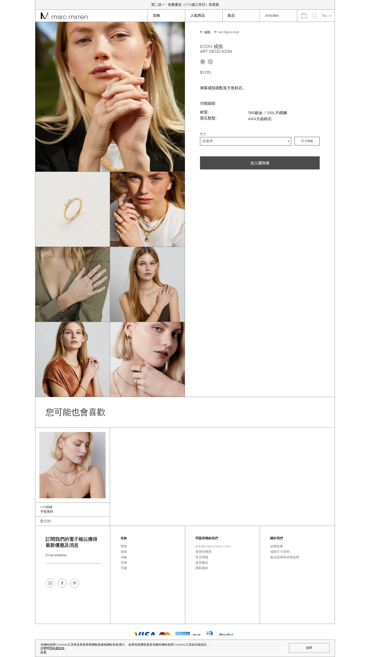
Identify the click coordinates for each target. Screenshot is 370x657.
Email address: (56, 555)
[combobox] (326, 16)
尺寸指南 (307, 141)
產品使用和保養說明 (284, 557)
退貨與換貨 (203, 552)
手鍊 (124, 568)
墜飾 (124, 546)
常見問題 (201, 557)
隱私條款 (201, 568)
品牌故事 (276, 546)
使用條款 (201, 562)
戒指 (124, 552)
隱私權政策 (56, 648)
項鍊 (124, 557)
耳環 (124, 562)
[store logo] (61, 15)
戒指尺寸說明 (279, 552)
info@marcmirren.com (213, 546)
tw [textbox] (324, 15)
